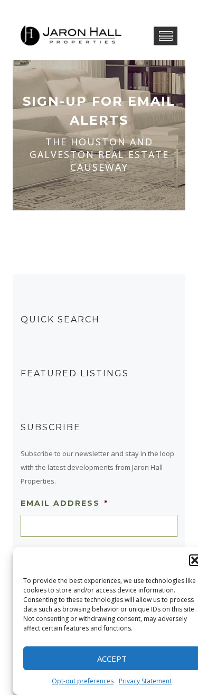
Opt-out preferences (83, 681)
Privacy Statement (145, 681)
